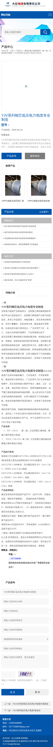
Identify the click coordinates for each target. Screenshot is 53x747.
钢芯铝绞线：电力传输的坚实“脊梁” (18, 280)
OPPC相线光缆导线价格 (39, 201)
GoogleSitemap (14, 744)
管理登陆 (24, 738)
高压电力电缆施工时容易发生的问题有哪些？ (22, 268)
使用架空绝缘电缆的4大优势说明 (17, 262)
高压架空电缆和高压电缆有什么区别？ (19, 274)
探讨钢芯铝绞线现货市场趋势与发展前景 (20, 226)
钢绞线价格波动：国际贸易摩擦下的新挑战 (21, 244)
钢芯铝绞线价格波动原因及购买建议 (18, 232)
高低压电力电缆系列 (32, 51)
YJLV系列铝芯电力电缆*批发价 (27, 710)
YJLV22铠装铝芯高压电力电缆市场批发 (30, 704)
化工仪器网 (15, 738)
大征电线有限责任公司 (11, 741)
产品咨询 (11, 156)
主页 (12, 51)
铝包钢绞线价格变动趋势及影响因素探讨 (20, 238)
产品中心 (19, 51)
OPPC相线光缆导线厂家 (13, 201)
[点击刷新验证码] (25, 674)
